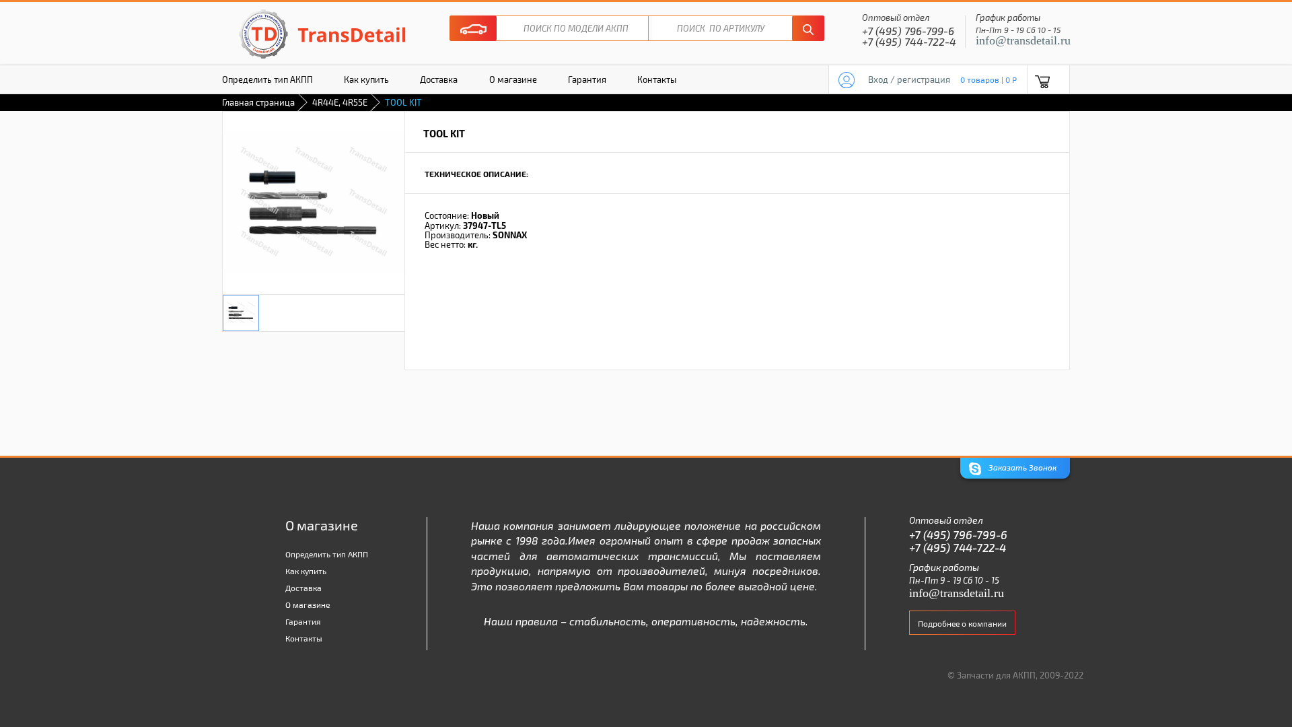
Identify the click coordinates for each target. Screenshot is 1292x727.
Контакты (656, 79)
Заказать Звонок (1021, 467)
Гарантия (587, 79)
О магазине (513, 79)
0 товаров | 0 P (988, 79)
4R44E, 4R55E (339, 102)
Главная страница (258, 102)
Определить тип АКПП (267, 79)
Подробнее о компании (962, 623)
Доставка (439, 79)
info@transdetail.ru (1023, 40)
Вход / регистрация (909, 79)
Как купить (366, 79)
